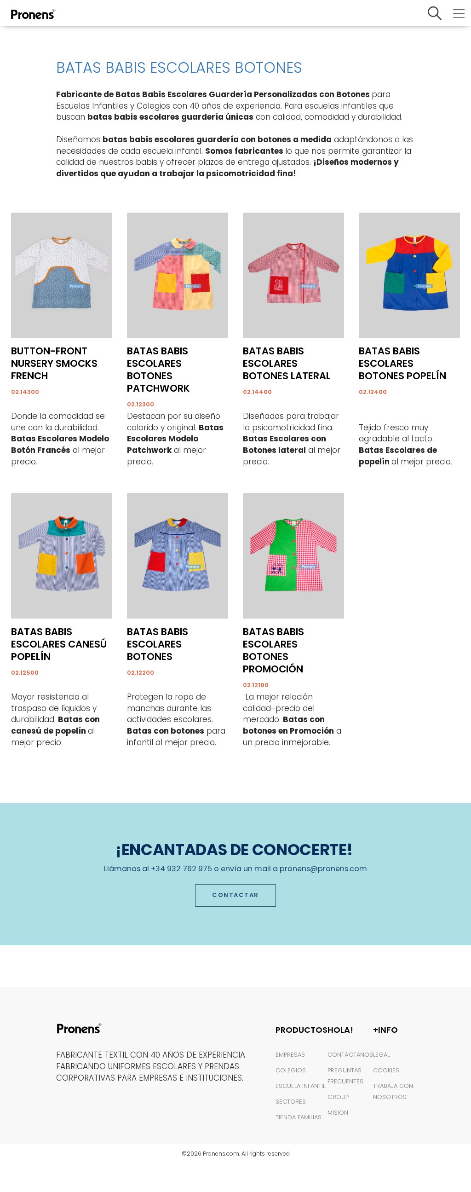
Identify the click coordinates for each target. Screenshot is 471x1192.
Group (338, 1097)
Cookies (386, 1070)
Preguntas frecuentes (345, 1076)
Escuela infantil (300, 1086)
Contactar (235, 895)
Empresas (290, 1054)
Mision (337, 1112)
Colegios (291, 1070)
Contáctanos (350, 1054)
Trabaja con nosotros (393, 1091)
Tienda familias (299, 1117)
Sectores (291, 1101)
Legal (381, 1054)
